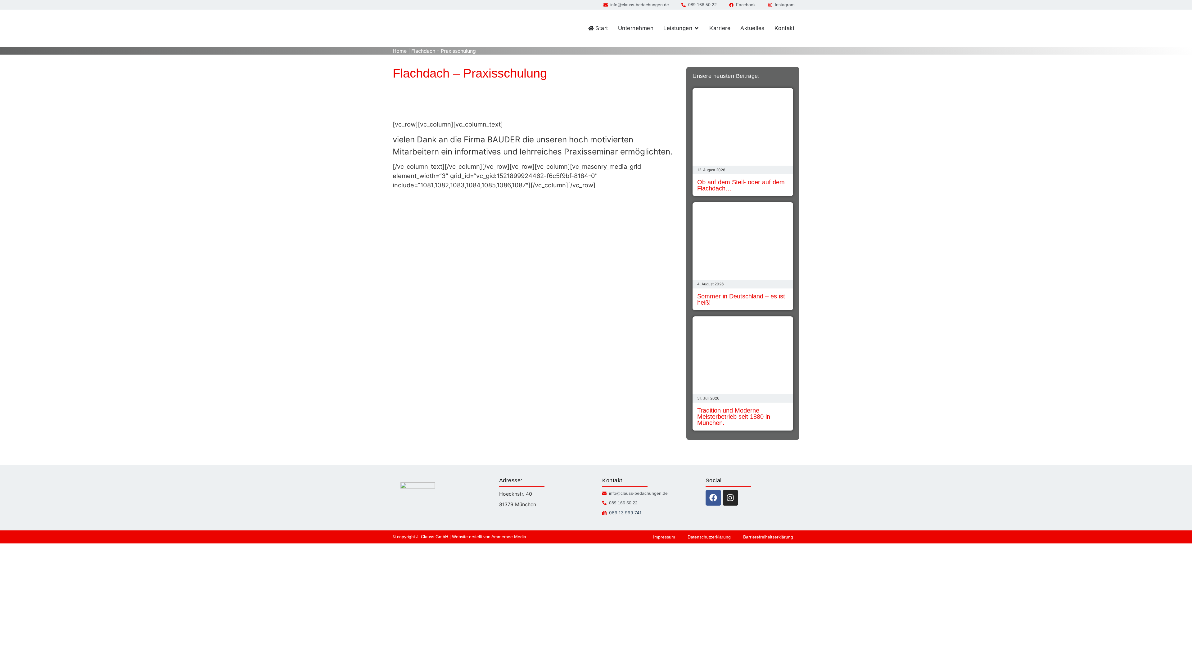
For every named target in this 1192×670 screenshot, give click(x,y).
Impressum (664, 536)
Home (400, 51)
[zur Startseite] (419, 28)
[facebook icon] (713, 498)
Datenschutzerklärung (709, 536)
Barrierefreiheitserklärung (768, 536)
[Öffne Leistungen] (696, 28)
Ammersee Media (508, 536)
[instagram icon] (730, 498)
